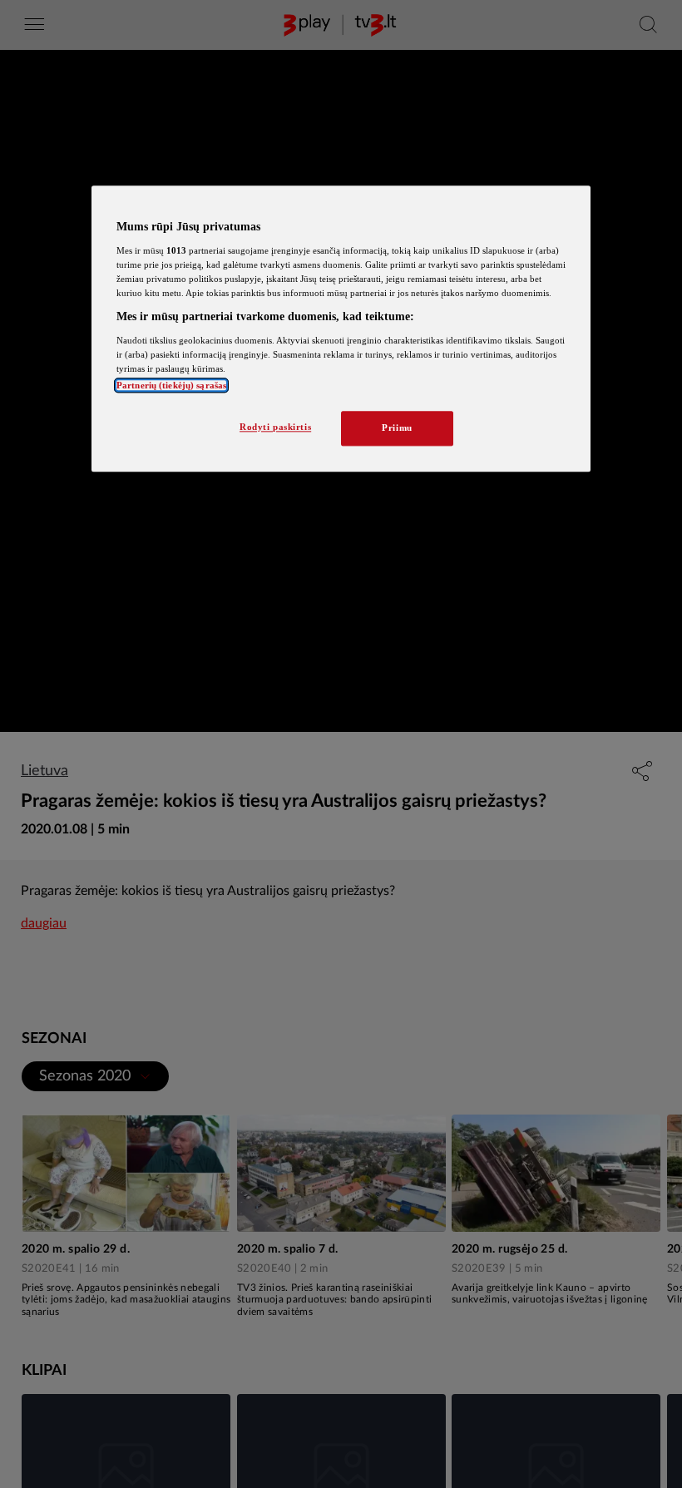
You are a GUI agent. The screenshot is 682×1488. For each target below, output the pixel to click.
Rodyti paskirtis (275, 427)
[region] (341, 329)
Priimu (397, 428)
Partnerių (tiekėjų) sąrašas (171, 385)
